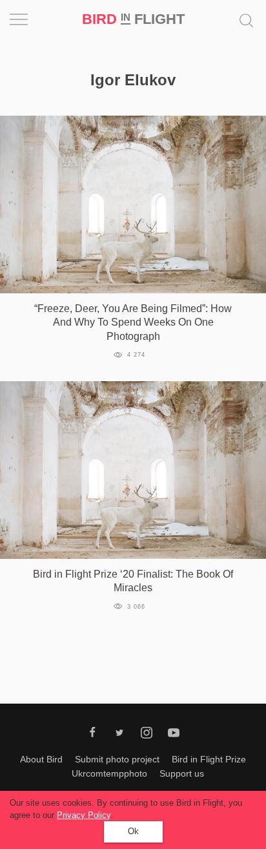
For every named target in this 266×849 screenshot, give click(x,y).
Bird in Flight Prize (209, 759)
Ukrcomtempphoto (109, 773)
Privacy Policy (83, 815)
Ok (133, 831)
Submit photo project (117, 759)
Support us (181, 773)
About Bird (41, 759)
